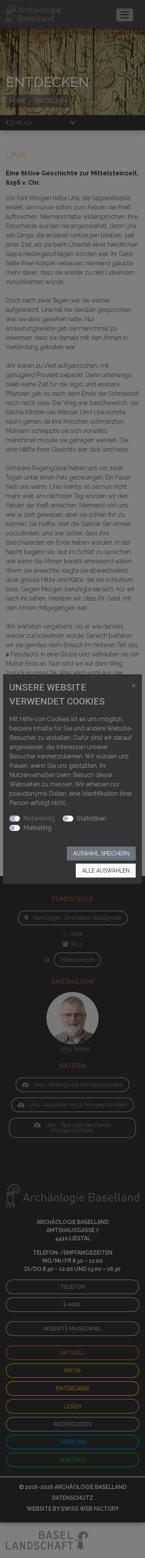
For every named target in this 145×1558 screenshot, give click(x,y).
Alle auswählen (106, 870)
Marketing (37, 827)
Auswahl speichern (101, 853)
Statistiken (91, 818)
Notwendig (39, 818)
